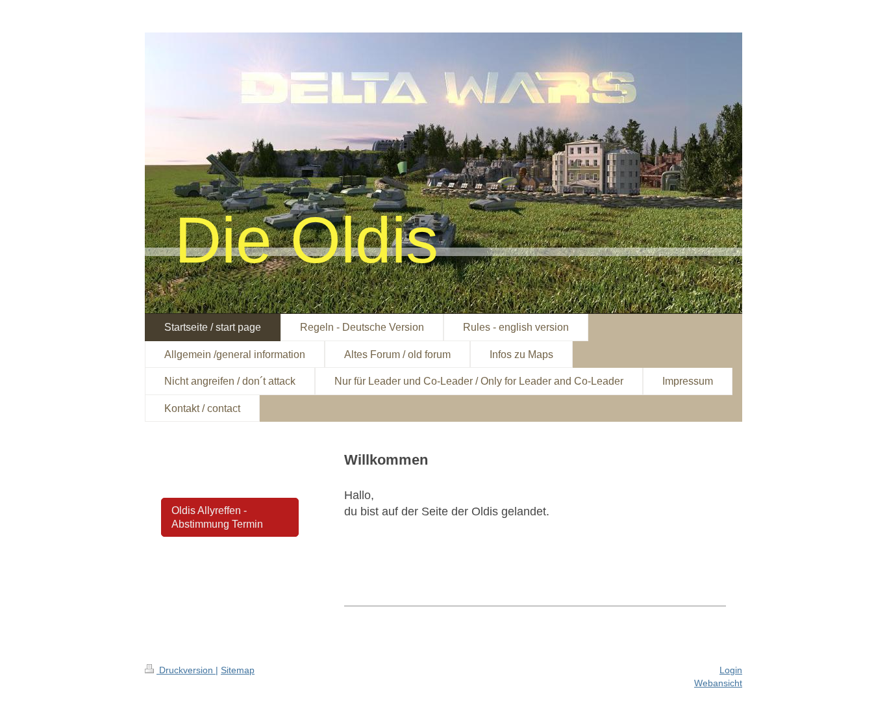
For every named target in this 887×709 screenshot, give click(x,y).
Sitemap (238, 670)
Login (730, 670)
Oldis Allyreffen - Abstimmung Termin (217, 517)
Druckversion (186, 670)
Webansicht (718, 683)
